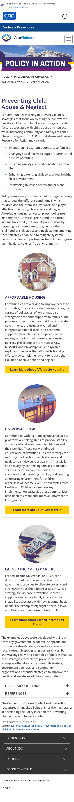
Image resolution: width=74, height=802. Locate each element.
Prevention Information (31, 76)
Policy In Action (13, 82)
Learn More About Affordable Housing (37, 369)
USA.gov (5, 787)
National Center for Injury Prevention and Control (41, 725)
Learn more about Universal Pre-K (37, 510)
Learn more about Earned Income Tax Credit (37, 622)
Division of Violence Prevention (20, 729)
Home (5, 76)
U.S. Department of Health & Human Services (25, 780)
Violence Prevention (18, 27)
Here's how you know (18, 6)
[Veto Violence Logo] (18, 41)
